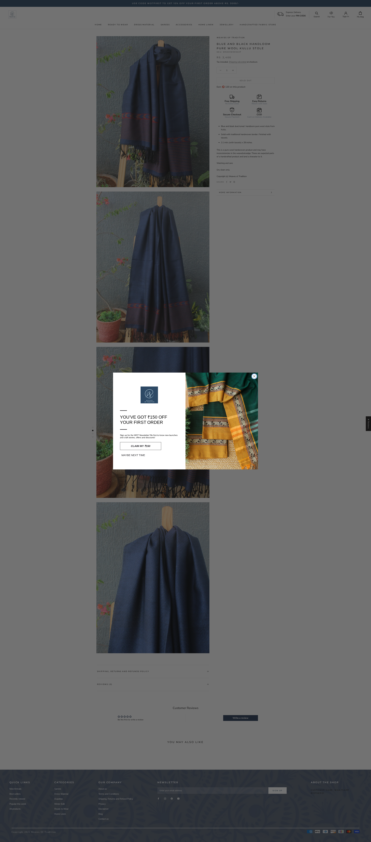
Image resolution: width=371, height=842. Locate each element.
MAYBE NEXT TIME (133, 455)
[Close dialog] (254, 376)
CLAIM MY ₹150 (140, 446)
